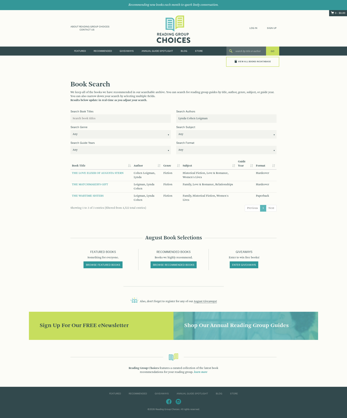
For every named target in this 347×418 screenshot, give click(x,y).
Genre (167, 165)
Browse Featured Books (103, 265)
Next (271, 208)
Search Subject (185, 127)
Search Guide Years (82, 143)
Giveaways (127, 51)
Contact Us (87, 30)
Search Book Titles (81, 111)
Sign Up (272, 28)
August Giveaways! (205, 301)
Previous (252, 208)
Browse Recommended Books (173, 265)
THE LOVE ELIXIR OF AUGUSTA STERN (98, 173)
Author (138, 165)
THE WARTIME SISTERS (88, 195)
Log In (253, 28)
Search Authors (185, 111)
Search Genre (78, 127)
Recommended (103, 51)
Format (260, 165)
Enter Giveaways (244, 265)
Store (199, 51)
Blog (184, 51)
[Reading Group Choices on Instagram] (178, 401)
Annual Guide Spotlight (157, 51)
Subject (187, 165)
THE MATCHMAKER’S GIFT (90, 184)
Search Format (185, 143)
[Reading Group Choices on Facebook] (169, 401)
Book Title (78, 165)
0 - (340, 13)
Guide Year (242, 163)
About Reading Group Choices (90, 27)
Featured (80, 51)
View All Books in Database (254, 62)
